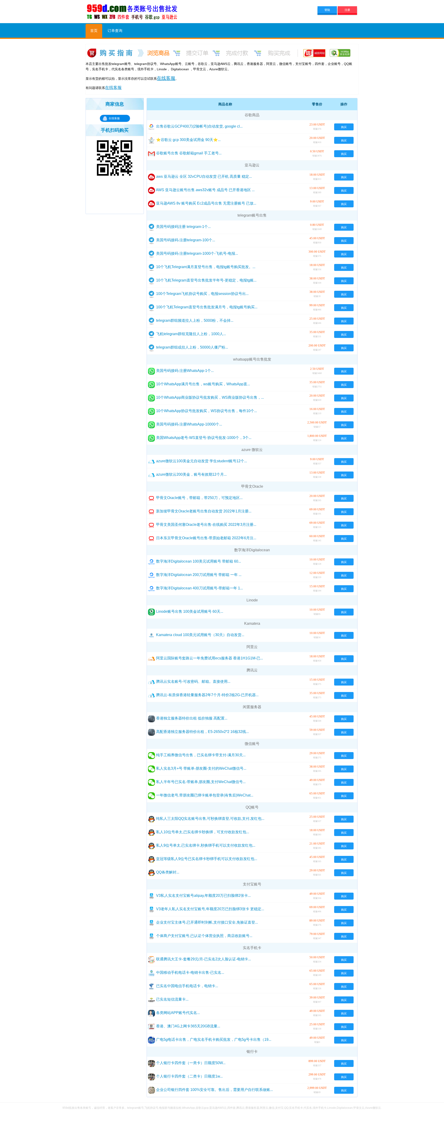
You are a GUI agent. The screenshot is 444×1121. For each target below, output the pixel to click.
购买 (344, 127)
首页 (94, 31)
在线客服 (114, 118)
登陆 (327, 10)
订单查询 (115, 31)
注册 (347, 10)
